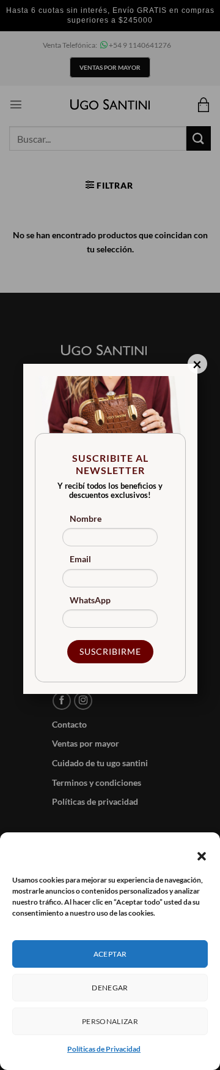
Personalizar (110, 1021)
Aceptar (110, 954)
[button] (202, 856)
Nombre (85, 518)
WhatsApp (90, 600)
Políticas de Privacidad (104, 1048)
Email (80, 559)
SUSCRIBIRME (110, 651)
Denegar (110, 987)
